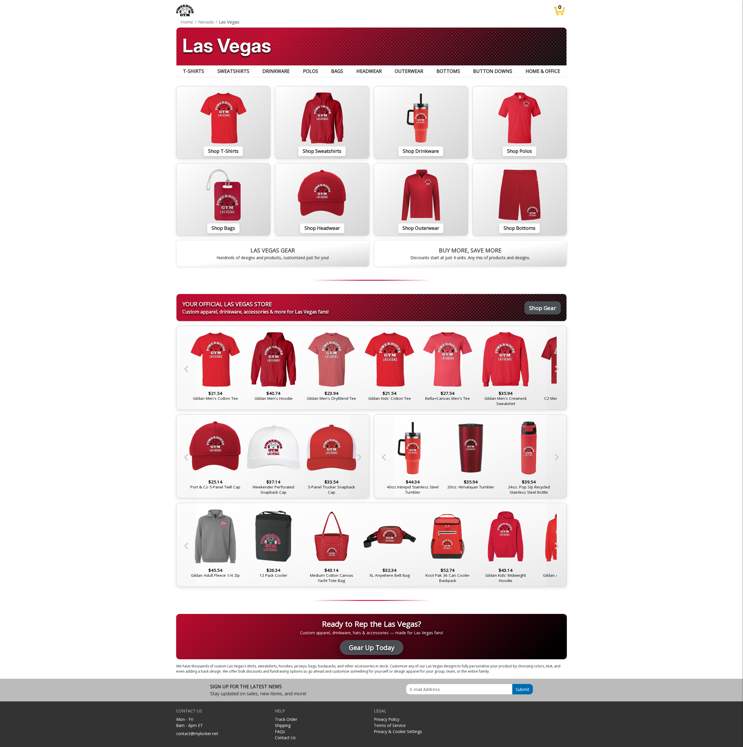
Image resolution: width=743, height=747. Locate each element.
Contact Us (285, 737)
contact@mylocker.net (197, 733)
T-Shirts (193, 71)
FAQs (280, 731)
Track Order (286, 719)
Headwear (369, 71)
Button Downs (492, 71)
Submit (522, 689)
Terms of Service (390, 725)
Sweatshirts (233, 71)
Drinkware (276, 71)
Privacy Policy (386, 719)
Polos (310, 71)
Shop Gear (542, 307)
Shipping (283, 725)
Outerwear (409, 71)
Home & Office (543, 71)
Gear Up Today (371, 647)
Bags (337, 71)
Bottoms (448, 71)
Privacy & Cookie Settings (398, 731)
